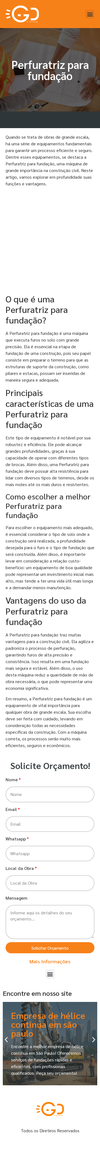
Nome (12, 779)
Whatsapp (16, 839)
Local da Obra (20, 868)
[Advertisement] (50, 241)
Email (11, 809)
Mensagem (17, 898)
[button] (89, 14)
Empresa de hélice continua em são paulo (48, 1024)
